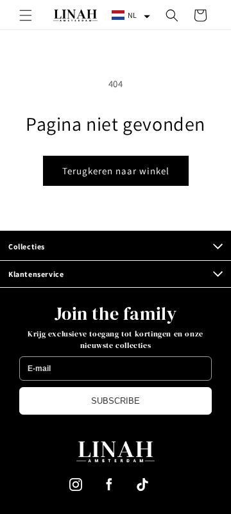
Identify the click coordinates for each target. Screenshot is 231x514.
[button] (26, 15)
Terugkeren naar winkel (115, 171)
